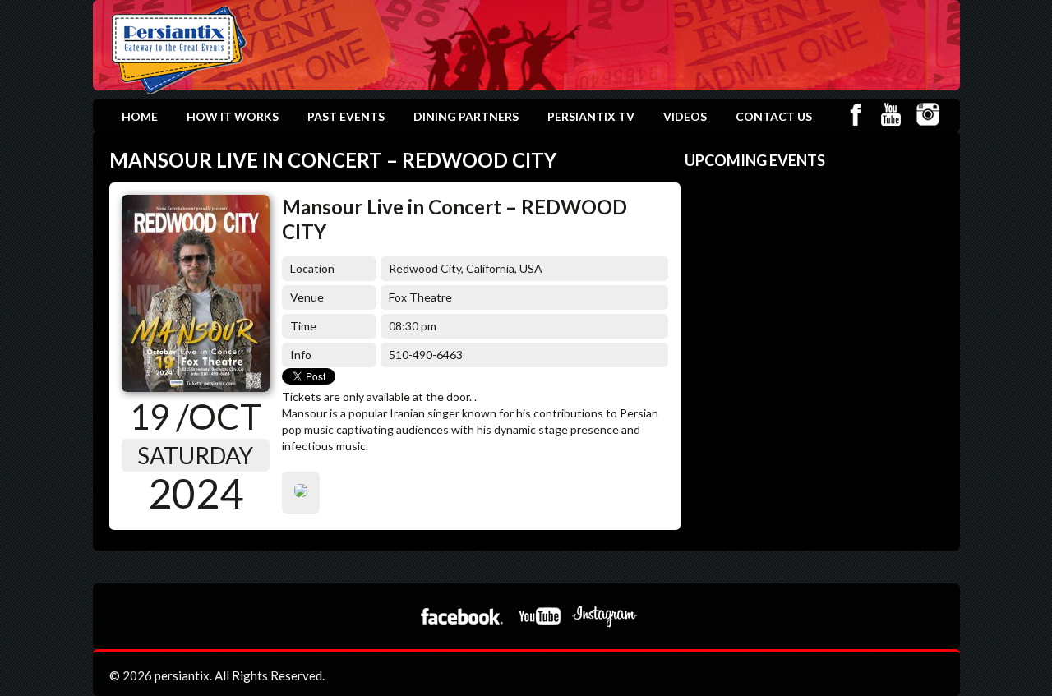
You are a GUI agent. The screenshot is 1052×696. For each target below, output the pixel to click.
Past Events (346, 116)
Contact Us (774, 116)
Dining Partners (466, 116)
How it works (233, 116)
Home (140, 116)
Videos (685, 116)
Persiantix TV (590, 116)
